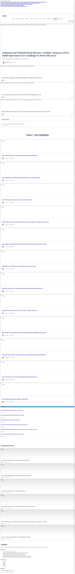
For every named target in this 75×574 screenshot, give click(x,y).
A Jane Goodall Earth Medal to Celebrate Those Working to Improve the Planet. (12, 410)
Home (13, 18)
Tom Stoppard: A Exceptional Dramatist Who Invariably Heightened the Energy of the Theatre (14, 424)
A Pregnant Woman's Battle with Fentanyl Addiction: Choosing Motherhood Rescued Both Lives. (24, 354)
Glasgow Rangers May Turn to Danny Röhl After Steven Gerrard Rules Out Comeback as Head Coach (25, 222)
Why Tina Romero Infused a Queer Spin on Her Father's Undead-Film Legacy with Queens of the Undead (26, 111)
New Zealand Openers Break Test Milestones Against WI (15, 399)
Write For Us (2, 572)
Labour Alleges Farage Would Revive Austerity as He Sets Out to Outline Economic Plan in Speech (24, 244)
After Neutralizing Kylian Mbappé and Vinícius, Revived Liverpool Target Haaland (16, 475)
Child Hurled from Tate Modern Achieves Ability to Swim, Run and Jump (19, 266)
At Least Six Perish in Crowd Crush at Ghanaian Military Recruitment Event (19, 376)
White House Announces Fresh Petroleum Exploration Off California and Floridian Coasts (22, 288)
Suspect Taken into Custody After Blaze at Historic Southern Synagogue (13, 6)
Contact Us (61, 18)
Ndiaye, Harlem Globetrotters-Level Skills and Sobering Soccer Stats (14, 553)
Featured (35, 18)
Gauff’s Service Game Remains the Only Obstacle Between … (14, 123)
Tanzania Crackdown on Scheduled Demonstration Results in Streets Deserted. (16, 552)
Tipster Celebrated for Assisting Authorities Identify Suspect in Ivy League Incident (21, 177)
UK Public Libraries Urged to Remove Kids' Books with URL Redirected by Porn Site (16, 4)
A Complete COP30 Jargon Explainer (9, 551)
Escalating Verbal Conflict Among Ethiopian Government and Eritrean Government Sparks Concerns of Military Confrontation (19, 429)
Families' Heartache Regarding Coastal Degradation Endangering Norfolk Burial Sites (17, 557)
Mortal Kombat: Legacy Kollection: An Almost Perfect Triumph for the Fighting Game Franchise (24, 332)
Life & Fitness (49, 18)
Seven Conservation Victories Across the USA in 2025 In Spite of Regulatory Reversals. (21, 94)
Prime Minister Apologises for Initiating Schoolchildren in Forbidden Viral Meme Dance (22, 77)
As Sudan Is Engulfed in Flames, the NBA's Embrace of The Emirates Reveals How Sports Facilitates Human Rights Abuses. (23, 2)
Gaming (40, 18)
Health (44, 18)
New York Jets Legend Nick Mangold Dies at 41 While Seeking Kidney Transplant (15, 537)
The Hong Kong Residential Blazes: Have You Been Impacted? (12, 5)
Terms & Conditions (8, 572)
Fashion (31, 18)
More (55, 18)
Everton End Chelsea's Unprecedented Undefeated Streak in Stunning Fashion (20, 155)
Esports (26, 18)
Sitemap (12, 572)
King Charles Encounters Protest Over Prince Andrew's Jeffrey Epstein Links (19, 310)
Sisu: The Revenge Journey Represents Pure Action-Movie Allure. (17, 199)
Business (22, 18)
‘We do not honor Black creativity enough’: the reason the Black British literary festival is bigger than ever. (20, 3)
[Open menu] (72, 21)
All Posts (17, 18)
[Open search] (69, 21)
